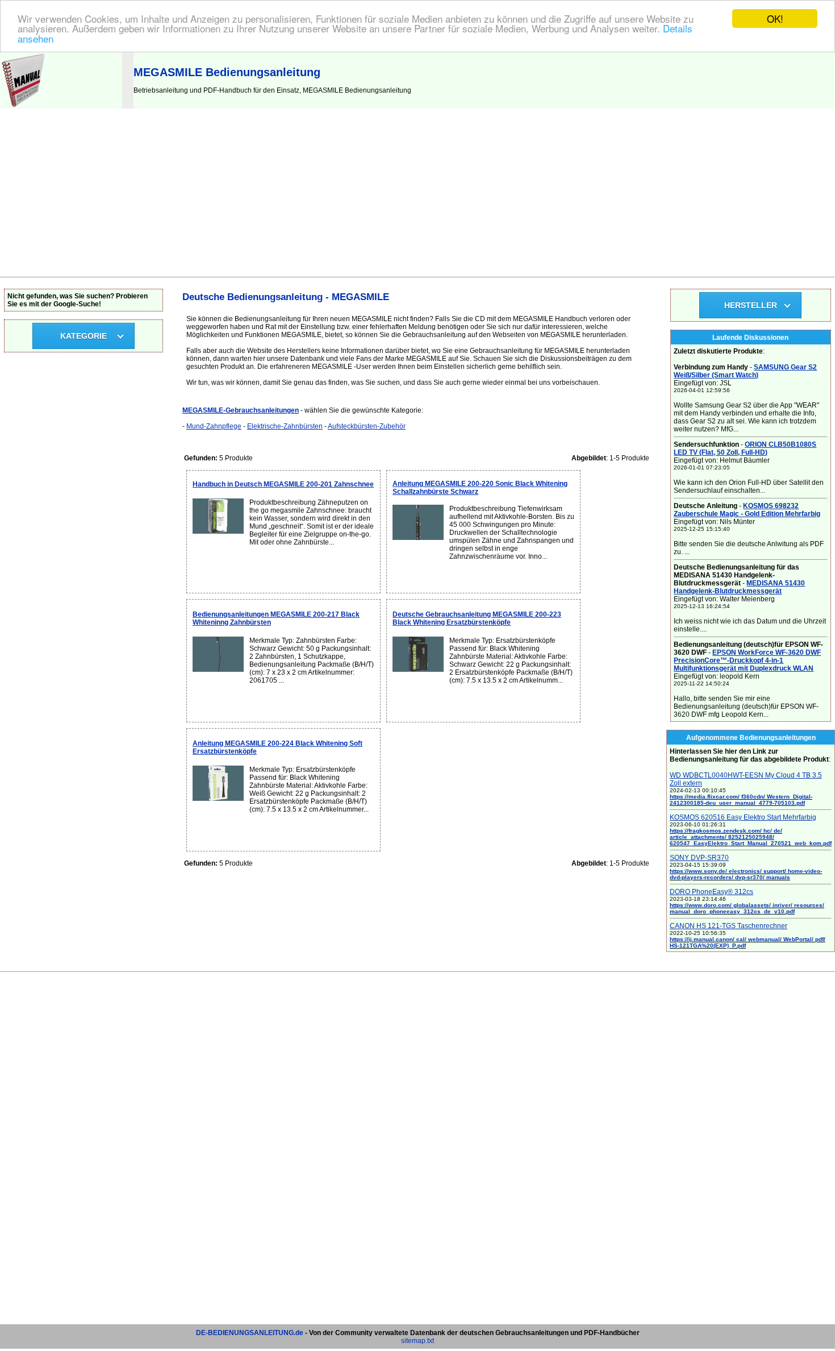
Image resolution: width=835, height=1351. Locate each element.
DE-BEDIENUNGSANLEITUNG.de (249, 1333)
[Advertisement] (417, 191)
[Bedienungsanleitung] (24, 106)
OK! (775, 18)
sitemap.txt (417, 1341)
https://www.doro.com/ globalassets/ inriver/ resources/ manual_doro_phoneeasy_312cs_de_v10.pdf (747, 908)
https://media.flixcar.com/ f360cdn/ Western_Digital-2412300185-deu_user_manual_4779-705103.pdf (741, 799)
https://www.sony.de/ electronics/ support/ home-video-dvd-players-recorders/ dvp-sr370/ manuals (746, 874)
